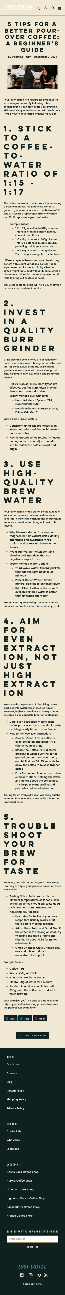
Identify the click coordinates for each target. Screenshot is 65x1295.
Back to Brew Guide (35, 1035)
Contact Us (14, 1131)
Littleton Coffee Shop (20, 1190)
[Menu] (59, 8)
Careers (12, 1073)
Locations (13, 1149)
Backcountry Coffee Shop (23, 1207)
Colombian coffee (28, 274)
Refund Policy (15, 1091)
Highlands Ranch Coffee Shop (26, 1198)
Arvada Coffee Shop (19, 1216)
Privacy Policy (15, 1108)
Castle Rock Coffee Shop (22, 1172)
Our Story (13, 1064)
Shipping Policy (16, 1100)
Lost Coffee (36, 1284)
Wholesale (13, 1140)
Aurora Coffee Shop (19, 1181)
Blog (9, 1082)
